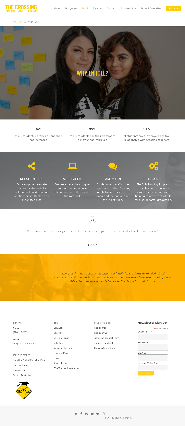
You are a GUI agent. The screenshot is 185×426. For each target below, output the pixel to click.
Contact (58, 328)
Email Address (145, 331)
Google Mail (100, 328)
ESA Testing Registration (66, 368)
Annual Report (61, 363)
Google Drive (100, 333)
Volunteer (58, 343)
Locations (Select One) (148, 363)
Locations (58, 333)
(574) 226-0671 (20, 332)
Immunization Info (63, 348)
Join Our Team (20, 365)
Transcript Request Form (106, 338)
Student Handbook (103, 343)
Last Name (143, 353)
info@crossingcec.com (24, 343)
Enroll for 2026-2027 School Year (29, 360)
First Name (143, 342)
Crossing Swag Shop (104, 348)
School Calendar (62, 338)
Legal (56, 358)
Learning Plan (61, 353)
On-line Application (22, 375)
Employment (19, 370)
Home (17, 21)
